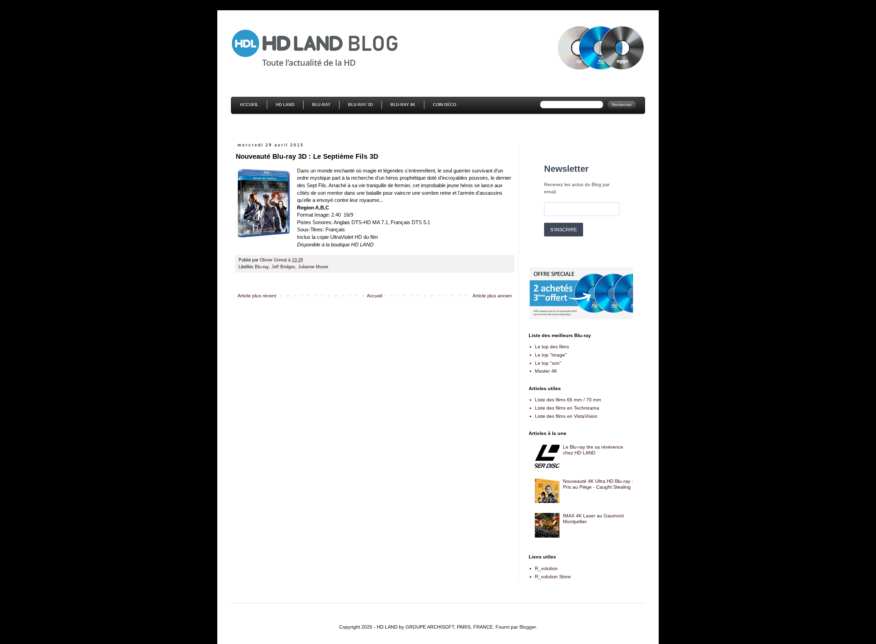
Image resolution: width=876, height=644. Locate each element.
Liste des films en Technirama (567, 408)
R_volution (546, 568)
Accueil (249, 104)
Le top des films (552, 346)
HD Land (285, 104)
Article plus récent (256, 295)
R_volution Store (553, 576)
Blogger (527, 627)
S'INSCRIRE (563, 229)
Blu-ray (262, 267)
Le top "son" (548, 363)
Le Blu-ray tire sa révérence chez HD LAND (593, 449)
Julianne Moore (313, 267)
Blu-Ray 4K (402, 104)
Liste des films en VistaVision (566, 416)
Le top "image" (551, 355)
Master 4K (546, 371)
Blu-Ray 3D (360, 104)
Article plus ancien (492, 295)
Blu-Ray (321, 104)
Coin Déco (444, 104)
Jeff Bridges (283, 267)
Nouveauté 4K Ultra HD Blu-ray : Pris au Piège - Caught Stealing (598, 484)
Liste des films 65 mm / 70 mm (568, 399)
